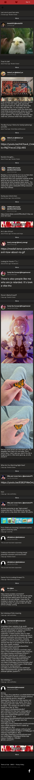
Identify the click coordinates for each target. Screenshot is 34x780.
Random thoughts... (7, 157)
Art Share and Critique (17, 233)
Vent (2, 492)
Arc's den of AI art (7, 231)
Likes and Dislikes (16, 198)
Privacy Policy (20, 764)
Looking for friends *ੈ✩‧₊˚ (10, 261)
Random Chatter (13, 14)
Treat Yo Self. (5, 62)
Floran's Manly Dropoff (9, 295)
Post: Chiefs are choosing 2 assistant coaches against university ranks (16, 529)
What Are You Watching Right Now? (13, 465)
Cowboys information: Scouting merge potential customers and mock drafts (14, 553)
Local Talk (9, 531)
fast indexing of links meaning (11, 613)
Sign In (28, 2)
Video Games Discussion (13, 579)
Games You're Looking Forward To (12, 577)
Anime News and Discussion (18, 129)
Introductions (15, 263)
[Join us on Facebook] (29, 770)
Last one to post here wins (10, 12)
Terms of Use (5, 764)
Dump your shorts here (9, 196)
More (17, 18)
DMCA (12, 764)
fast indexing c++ (6, 680)
